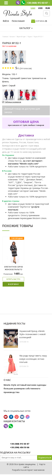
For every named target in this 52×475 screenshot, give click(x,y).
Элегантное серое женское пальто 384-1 (13, 269)
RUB (47, 8)
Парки (30, 37)
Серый (12, 85)
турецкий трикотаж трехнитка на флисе (24, 80)
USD (40, 8)
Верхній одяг (21, 37)
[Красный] (27, 95)
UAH (33, 8)
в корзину (13, 284)
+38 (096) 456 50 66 (19, 447)
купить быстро (13, 279)
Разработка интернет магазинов (28, 470)
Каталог (12, 37)
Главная (5, 37)
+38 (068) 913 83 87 (19, 443)
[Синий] (8, 95)
